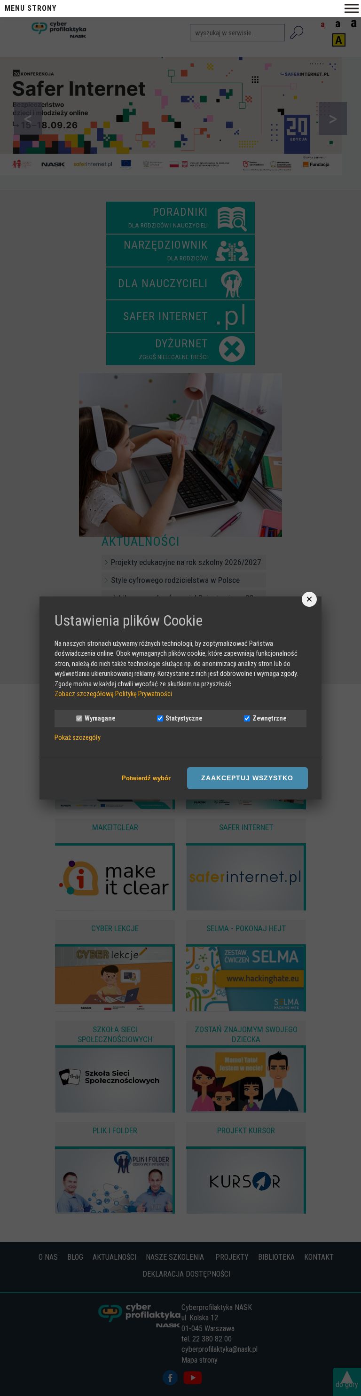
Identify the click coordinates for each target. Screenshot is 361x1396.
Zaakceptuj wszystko (247, 778)
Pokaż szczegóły (78, 738)
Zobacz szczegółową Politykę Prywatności (113, 694)
